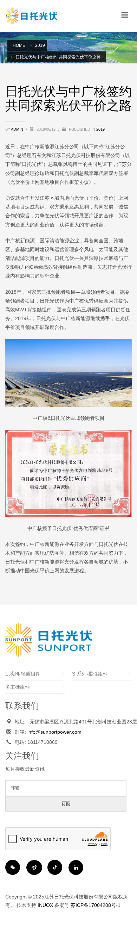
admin (17, 129)
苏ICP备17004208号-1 (95, 905)
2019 (100, 129)
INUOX (45, 905)
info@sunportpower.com (54, 732)
